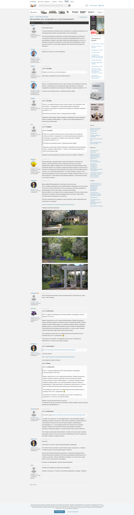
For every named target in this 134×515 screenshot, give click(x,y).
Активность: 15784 (35, 58)
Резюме (92, 180)
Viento (32, 308)
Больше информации (73, 511)
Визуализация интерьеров (96, 205)
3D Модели (33, 1)
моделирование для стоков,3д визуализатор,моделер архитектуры (95, 201)
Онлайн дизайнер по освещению (95, 136)
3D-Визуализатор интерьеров (94, 151)
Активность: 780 (34, 301)
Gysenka (33, 159)
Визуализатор (93, 133)
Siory (32, 465)
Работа (61, 1)
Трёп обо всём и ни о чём (97, 43)
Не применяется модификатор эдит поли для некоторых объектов (97, 56)
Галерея (54, 1)
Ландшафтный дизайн (41, 16)
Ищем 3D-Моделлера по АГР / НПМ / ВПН (96, 143)
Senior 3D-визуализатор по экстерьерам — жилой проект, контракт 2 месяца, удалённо (96, 174)
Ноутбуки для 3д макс (96, 60)
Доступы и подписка (44, 1)
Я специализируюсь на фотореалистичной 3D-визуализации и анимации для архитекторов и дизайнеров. (95, 187)
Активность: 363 (34, 168)
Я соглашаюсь (59, 511)
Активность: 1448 (35, 317)
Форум (67, 1)
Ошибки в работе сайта (96, 66)
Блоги (72, 1)
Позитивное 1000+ (95, 52)
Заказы (92, 125)
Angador (33, 25)
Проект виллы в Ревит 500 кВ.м (96, 139)
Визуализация (93, 197)
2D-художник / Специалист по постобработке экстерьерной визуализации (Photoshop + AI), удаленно (96, 167)
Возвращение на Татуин (97, 50)
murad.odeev (34, 293)
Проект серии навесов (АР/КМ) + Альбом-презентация (95, 130)
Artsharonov (34, 180)
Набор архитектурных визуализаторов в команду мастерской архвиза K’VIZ (95, 156)
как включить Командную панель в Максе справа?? (96, 77)
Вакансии (92, 147)
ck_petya (33, 49)
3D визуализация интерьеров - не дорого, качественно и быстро (95, 194)
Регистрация (93, 5)
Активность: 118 (34, 189)
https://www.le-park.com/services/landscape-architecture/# (58, 204)
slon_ (32, 124)
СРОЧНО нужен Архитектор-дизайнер (95, 161)
